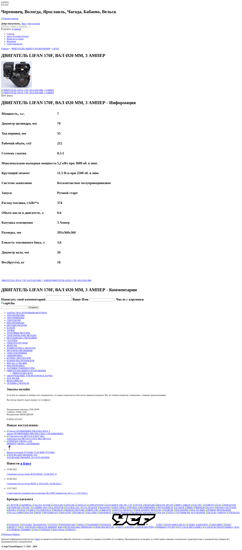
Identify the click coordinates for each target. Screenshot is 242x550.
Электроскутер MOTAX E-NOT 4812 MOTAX (29, 438)
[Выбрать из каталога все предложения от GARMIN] (36, 507)
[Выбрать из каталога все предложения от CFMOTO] (208, 505)
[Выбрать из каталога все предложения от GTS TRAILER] (88, 507)
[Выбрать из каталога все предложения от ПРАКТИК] (141, 527)
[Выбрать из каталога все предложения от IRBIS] (189, 507)
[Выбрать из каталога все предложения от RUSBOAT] (78, 512)
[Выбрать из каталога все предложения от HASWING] (104, 507)
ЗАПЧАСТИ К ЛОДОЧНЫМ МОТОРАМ (27, 313)
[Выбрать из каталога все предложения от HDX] (115, 507)
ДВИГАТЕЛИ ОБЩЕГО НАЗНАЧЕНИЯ (30, 48)
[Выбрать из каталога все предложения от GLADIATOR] (56, 507)
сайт (37, 539)
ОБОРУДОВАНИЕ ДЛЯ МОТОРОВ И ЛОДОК (30, 376)
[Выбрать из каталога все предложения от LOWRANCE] (43, 510)
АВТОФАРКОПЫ (16, 315)
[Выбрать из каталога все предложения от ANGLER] (57, 505)
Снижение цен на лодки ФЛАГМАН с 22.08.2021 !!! (32, 474)
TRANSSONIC (40, 524)
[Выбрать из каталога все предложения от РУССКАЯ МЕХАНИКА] (188, 527)
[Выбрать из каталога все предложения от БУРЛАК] (30, 527)
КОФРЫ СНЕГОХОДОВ (19, 358)
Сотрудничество (14, 44)
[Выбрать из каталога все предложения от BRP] (177, 505)
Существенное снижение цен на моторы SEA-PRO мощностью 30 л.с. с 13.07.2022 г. (47, 493)
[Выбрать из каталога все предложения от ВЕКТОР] (41, 527)
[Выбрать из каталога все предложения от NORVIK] (167, 510)
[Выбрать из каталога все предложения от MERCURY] (92, 510)
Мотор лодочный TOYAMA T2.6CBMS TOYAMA (31, 452)
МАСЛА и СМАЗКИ (17, 363)
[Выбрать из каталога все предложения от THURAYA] (233, 512)
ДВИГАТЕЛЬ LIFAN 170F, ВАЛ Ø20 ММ (71, 280)
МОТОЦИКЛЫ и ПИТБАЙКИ (22, 338)
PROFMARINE (224, 510)
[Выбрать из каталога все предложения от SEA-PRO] (91, 512)
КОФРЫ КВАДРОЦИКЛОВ (20, 360)
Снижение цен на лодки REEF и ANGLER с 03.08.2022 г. (34, 483)
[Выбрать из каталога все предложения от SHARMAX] (104, 512)
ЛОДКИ (11, 330)
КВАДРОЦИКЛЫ (15, 323)
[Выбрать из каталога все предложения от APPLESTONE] (95, 505)
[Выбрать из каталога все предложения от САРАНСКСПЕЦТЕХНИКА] (218, 527)
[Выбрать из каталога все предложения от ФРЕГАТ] (70, 529)
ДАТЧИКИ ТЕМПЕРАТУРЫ (21, 368)
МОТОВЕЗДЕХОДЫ (17, 325)
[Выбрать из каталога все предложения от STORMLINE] (182, 512)
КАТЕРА (11, 328)
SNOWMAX (149, 512)
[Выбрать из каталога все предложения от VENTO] (53, 524)
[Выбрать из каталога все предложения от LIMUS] (30, 510)
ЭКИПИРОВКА (15, 355)
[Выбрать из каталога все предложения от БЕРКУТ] (12, 527)
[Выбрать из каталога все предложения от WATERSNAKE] (67, 524)
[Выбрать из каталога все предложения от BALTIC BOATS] (164, 505)
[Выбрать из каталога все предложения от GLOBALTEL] (72, 507)
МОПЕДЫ (12, 345)
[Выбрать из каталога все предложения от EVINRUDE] (14, 507)
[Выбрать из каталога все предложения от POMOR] (211, 510)
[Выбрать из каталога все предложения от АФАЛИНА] (216, 524)
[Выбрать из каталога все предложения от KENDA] (220, 507)
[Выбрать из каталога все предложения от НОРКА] (130, 527)
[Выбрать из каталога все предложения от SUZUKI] (211, 512)
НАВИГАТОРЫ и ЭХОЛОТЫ (21, 348)
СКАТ (236, 527)
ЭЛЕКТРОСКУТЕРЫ (17, 343)
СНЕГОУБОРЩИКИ (17, 353)
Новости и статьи (15, 39)
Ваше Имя (80, 299)
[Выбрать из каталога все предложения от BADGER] (149, 505)
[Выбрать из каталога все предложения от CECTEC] (196, 505)
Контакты (11, 41)
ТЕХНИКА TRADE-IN (18, 383)
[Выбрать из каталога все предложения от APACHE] (69, 505)
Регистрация (34, 23)
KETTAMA (230, 507)
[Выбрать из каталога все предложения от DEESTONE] (229, 505)
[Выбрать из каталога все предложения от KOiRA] (11, 510)
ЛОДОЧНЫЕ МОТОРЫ (18, 333)
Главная (10, 34)
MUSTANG (156, 510)
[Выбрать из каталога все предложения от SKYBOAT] (135, 512)
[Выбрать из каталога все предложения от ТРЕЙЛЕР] (44, 529)
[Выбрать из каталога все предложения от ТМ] (35, 529)
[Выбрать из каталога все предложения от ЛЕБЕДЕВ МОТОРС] (104, 527)
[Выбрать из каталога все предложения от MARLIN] (57, 510)
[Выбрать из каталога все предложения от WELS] (80, 524)
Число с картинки (130, 299)
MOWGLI (128, 510)
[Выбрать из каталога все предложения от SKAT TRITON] (120, 512)
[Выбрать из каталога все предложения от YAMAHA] (105, 524)
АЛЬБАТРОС (202, 524)
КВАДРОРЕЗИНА (16, 365)
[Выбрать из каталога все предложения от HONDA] (132, 507)
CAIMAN (185, 505)
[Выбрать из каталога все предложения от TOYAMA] (26, 524)
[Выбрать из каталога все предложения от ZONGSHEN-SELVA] (174, 524)
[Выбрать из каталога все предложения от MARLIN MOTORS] (74, 510)
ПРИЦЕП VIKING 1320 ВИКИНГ (23, 444)
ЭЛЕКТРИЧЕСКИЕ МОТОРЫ (21, 335)
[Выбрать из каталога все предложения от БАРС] (227, 524)
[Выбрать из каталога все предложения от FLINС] (25, 507)
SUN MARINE (198, 512)
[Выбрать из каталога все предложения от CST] (218, 505)
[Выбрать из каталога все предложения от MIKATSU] (105, 510)
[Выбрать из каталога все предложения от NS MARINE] (181, 510)
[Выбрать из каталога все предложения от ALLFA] (37, 505)
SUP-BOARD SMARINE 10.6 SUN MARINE (28, 457)
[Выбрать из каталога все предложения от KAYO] (209, 507)
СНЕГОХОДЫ (14, 320)
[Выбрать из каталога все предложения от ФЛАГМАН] (58, 529)
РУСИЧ (171, 527)
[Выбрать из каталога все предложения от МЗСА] (120, 527)
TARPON (221, 512)
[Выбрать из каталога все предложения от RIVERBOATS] (50, 512)
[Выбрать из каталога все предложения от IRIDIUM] (199, 507)
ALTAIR (46, 505)
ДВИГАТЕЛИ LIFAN (22, 373)
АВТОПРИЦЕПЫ (15, 318)
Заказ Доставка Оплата (18, 36)
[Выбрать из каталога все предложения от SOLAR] (160, 512)
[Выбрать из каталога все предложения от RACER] (28, 512)
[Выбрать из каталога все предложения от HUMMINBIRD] (146, 507)
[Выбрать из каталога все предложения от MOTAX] (117, 510)
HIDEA (122, 507)
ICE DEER (179, 507)
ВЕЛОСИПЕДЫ (15, 381)
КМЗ (60, 527)
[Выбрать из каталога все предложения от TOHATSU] (13, 524)
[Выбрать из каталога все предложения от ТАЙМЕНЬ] (13, 529)
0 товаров (16, 29)
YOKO (159, 524)
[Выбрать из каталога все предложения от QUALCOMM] (15, 512)
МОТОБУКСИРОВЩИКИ (19, 350)
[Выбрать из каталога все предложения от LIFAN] (21, 510)
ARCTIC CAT (125, 505)
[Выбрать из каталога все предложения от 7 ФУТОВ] (12, 505)
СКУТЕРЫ (12, 340)
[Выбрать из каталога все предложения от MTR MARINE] (141, 510)
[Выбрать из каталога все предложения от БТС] (21, 527)
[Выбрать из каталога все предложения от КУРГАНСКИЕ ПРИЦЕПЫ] (77, 527)
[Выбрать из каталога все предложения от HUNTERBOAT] (165, 507)
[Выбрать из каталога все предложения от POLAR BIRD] (197, 510)
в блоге (25, 463)
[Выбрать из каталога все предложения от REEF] (37, 512)
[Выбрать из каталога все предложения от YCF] (134, 524)
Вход (24, 23)
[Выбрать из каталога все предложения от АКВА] (190, 524)
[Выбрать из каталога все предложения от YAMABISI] (91, 524)
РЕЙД (151, 527)
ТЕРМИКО (25, 529)
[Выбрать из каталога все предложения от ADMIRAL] (25, 505)
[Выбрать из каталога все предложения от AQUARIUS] (111, 505)
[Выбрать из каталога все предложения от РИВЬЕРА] (161, 527)
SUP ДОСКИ (13, 378)
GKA (45, 507)
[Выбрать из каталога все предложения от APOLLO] (81, 505)
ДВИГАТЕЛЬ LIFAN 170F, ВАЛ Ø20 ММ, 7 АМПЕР (26, 280)
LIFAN (55, 48)
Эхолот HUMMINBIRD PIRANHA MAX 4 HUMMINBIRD (35, 433)
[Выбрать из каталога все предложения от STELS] (170, 512)
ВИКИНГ (52, 527)
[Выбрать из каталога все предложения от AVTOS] (137, 505)
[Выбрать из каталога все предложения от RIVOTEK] (65, 512)
